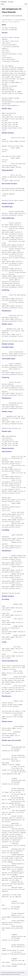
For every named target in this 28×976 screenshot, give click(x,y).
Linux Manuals (10, 1)
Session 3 (2, 4)
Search (26, 4)
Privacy (18, 974)
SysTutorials (4, 1)
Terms (14, 974)
